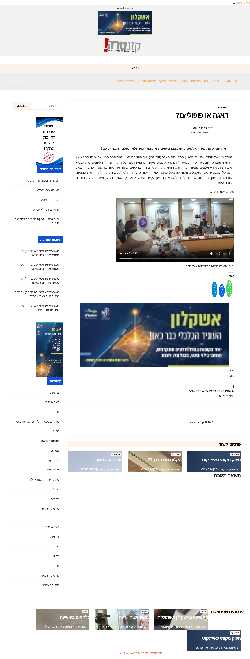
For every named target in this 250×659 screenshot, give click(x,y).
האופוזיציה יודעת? (48, 190)
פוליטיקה (222, 107)
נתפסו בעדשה (50, 441)
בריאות (196, 81)
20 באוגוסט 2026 (187, 627)
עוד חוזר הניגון (109, 459)
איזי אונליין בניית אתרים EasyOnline (139, 653)
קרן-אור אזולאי (199, 127)
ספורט (55, 450)
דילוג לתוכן (243, 2)
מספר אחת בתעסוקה (45, 255)
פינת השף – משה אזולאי (44, 479)
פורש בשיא (226, 396)
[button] (17, 81)
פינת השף (52, 470)
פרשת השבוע (147, 81)
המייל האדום (126, 81)
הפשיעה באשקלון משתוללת (42, 180)
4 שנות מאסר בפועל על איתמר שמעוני (210, 391)
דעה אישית (211, 81)
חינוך (162, 81)
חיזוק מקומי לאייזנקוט (221, 459)
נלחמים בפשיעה (48, 199)
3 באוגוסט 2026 (221, 648)
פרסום (55, 499)
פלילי (173, 81)
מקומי (184, 81)
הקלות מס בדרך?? (165, 459)
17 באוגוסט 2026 (68, 627)
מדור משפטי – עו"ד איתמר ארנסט (37, 421)
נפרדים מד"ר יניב (48, 309)
